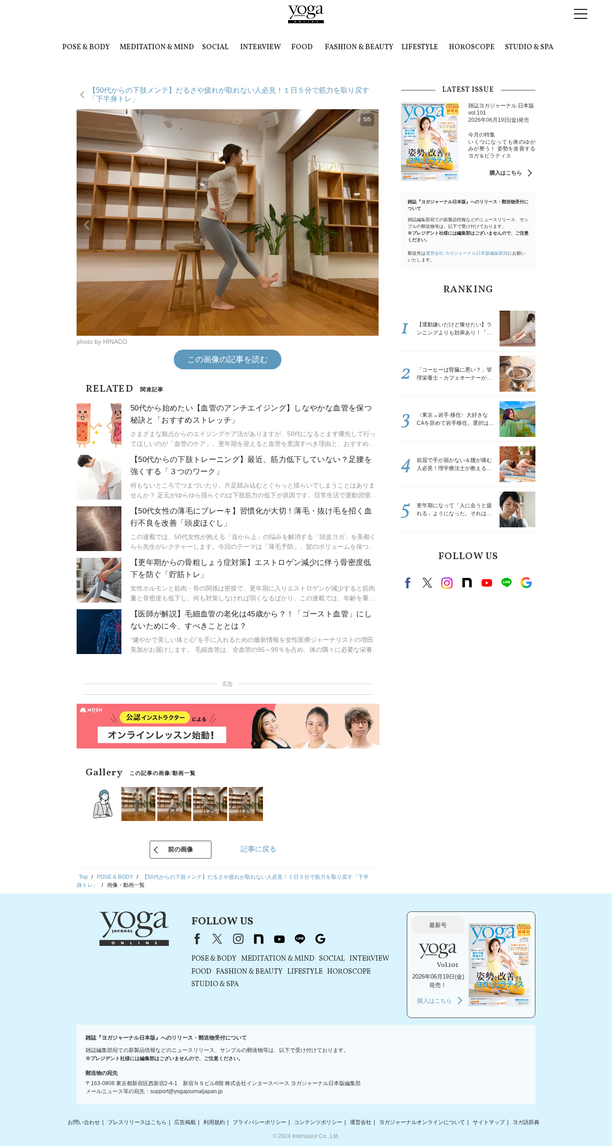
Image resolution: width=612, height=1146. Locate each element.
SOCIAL (215, 47)
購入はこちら (506, 173)
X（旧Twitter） (217, 939)
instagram (447, 583)
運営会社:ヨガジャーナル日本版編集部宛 (467, 253)
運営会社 (360, 1122)
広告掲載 (185, 1122)
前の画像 (180, 849)
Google (526, 583)
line (506, 583)
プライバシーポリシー (259, 1122)
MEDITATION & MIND (157, 47)
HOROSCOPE (472, 47)
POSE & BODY (86, 47)
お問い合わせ (84, 1122)
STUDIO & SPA (529, 47)
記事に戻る (258, 849)
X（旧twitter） (427, 583)
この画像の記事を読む (227, 359)
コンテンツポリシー (318, 1122)
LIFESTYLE (419, 47)
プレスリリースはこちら (137, 1122)
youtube (279, 939)
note (467, 583)
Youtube (486, 583)
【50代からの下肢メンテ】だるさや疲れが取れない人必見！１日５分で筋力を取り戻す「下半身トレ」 (229, 94)
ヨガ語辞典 (526, 1122)
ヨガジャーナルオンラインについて (422, 1122)
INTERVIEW (260, 47)
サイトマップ (489, 1122)
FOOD (302, 47)
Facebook (409, 583)
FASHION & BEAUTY (359, 47)
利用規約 (214, 1122)
